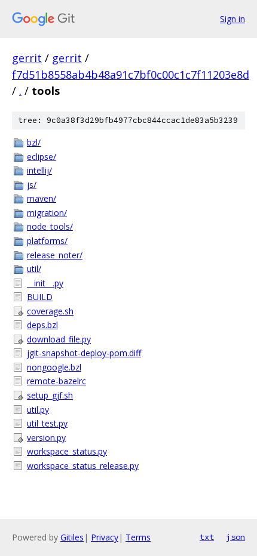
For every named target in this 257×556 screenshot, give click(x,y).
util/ (34, 268)
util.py (38, 409)
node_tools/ (50, 226)
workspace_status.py (67, 451)
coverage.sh (50, 311)
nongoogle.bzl (54, 367)
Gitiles (72, 537)
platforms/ (47, 240)
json (235, 537)
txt (207, 537)
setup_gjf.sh (50, 395)
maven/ (41, 198)
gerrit (27, 58)
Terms (138, 537)
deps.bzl (42, 324)
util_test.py (47, 423)
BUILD (40, 296)
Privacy (104, 537)
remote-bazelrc (56, 381)
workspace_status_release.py (83, 465)
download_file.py (59, 339)
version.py (46, 437)
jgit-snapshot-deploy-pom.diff (84, 353)
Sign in (232, 18)
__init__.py (45, 283)
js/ (31, 184)
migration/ (47, 212)
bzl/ (34, 142)
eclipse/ (41, 156)
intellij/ (39, 170)
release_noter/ (54, 255)
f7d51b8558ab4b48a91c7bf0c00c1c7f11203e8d (130, 74)
